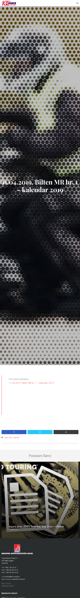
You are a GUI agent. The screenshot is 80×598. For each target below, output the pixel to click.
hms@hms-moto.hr (13, 577)
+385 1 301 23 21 (10, 567)
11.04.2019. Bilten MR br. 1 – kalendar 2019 (31, 382)
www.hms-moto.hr (18, 579)
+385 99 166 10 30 (12, 572)
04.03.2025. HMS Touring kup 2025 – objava (36, 526)
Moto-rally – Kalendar (12, 437)
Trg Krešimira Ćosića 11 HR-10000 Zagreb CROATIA (10, 560)
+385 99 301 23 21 (12, 570)
